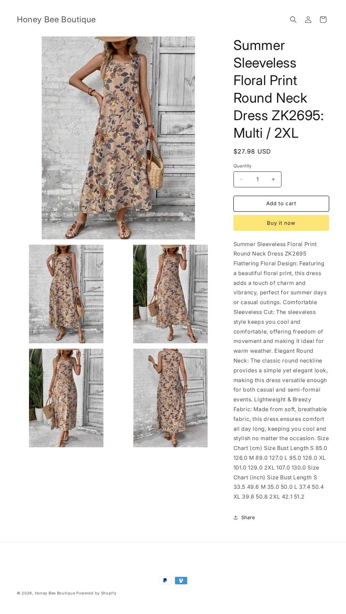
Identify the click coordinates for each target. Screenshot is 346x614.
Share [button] (248, 517)
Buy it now (281, 223)
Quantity (242, 165)
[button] (293, 19)
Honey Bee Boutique (55, 593)
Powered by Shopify (96, 593)
